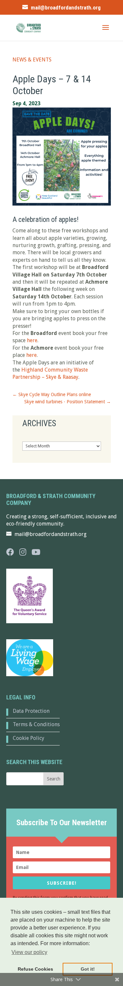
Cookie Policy (28, 738)
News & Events (31, 60)
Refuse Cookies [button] (35, 969)
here (32, 340)
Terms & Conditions (36, 724)
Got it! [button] (88, 969)
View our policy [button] (29, 952)
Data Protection (31, 711)
